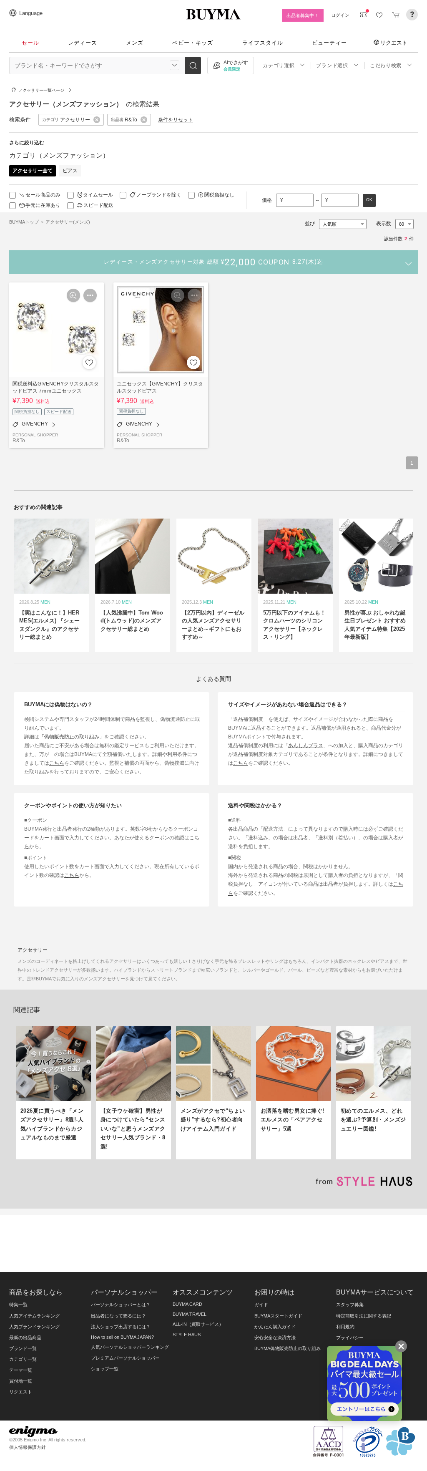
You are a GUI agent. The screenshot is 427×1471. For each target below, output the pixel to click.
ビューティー (329, 42)
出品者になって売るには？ (118, 1315)
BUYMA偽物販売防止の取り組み (287, 1348)
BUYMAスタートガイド (278, 1315)
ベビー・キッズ (192, 42)
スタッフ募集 (350, 1304)
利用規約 (345, 1326)
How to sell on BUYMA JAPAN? (122, 1337)
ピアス (70, 171)
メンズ (134, 42)
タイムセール (98, 195)
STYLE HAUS (187, 1334)
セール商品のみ (42, 195)
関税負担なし (219, 195)
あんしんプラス (305, 745)
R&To (19, 440)
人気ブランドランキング (34, 1326)
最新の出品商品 (25, 1337)
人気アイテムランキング (34, 1315)
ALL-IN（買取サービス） (198, 1324)
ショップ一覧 (104, 1368)
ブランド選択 (332, 65)
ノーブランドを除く (158, 195)
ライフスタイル (262, 42)
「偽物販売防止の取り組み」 (71, 736)
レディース (82, 42)
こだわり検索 (386, 65)
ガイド (261, 1304)
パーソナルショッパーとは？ (121, 1304)
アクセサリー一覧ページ (41, 90)
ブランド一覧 (23, 1348)
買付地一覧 (20, 1380)
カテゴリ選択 (278, 65)
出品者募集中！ (302, 15)
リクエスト (393, 42)
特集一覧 (18, 1304)
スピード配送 (98, 205)
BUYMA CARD (187, 1304)
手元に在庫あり (42, 205)
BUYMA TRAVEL (189, 1314)
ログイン (340, 15)
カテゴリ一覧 (23, 1359)
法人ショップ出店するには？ (121, 1326)
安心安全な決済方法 (275, 1337)
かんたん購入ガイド (275, 1326)
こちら (56, 763)
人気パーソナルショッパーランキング (130, 1347)
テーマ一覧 (20, 1370)
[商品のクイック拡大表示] (73, 295)
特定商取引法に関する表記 (363, 1315)
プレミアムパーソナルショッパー (125, 1357)
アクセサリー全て (33, 171)
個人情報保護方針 (27, 1447)
